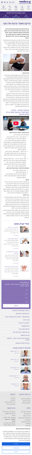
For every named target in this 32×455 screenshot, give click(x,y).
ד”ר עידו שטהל (14, 351)
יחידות (29, 408)
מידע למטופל (11, 408)
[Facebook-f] (7, 2)
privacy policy (26, 403)
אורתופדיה (28, 420)
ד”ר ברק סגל (15, 384)
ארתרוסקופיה (25, 326)
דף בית (29, 19)
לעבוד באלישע (16, 9)
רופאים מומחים (22, 9)
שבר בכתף (26, 320)
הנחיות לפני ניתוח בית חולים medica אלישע (9, 424)
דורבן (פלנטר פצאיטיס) (11, 266)
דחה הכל (16, 451)
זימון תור (28, 9)
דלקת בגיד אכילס (13, 227)
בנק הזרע (28, 426)
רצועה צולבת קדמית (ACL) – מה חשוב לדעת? (18, 339)
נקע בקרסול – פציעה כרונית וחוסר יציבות (17, 317)
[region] (16, 440)
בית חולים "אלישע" (25, 394)
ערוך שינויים (16, 447)
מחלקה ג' (12, 398)
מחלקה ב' (12, 400)
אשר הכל (16, 443)
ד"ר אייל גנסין (15, 359)
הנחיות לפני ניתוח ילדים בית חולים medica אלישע (9, 413)
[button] (4, 2)
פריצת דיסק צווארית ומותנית (12, 252)
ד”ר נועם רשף (15, 368)
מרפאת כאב (27, 414)
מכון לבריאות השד (26, 412)
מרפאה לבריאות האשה (24, 418)
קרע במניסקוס (25, 335)
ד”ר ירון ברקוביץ (14, 376)
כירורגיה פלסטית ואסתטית (26, 423)
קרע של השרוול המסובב (22, 343)
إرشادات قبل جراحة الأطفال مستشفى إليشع (9, 419)
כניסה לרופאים (9, 9)
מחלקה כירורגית (11, 404)
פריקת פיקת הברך (13, 239)
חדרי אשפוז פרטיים (10, 402)
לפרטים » (16, 353)
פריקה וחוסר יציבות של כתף (21, 332)
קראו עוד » (15, 235)
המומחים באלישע (26, 399)
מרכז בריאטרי (27, 416)
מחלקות (12, 394)
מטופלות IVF (3, 9)
